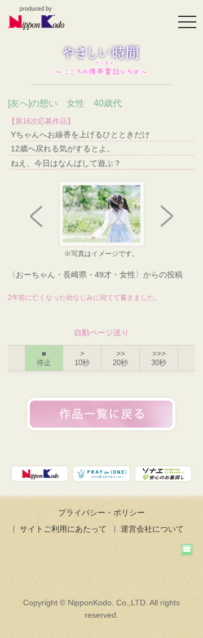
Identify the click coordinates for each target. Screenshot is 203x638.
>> (120, 358)
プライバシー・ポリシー (101, 512)
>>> (158, 358)
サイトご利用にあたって (63, 528)
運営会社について (152, 528)
